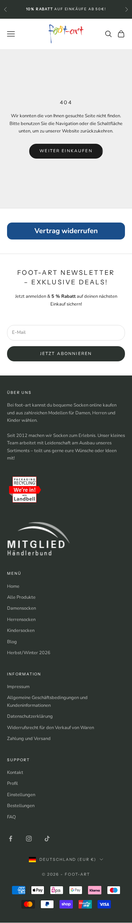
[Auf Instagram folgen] (28, 838)
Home (13, 586)
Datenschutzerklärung (30, 716)
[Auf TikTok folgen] (47, 838)
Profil (12, 783)
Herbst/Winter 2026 (28, 653)
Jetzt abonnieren (66, 353)
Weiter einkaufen (66, 151)
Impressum (18, 687)
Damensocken (21, 608)
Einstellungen (21, 795)
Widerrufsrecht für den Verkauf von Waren (50, 727)
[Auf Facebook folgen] (10, 838)
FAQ (11, 817)
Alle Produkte (21, 597)
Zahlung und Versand (29, 738)
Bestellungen (20, 806)
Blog (12, 642)
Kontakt (15, 772)
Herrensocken (21, 619)
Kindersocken (20, 630)
